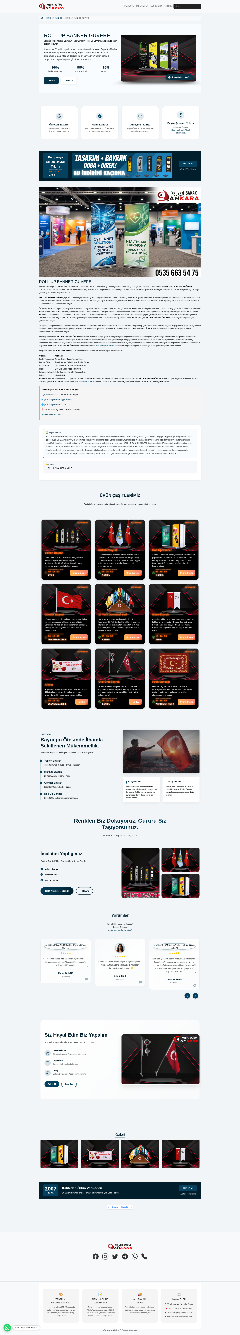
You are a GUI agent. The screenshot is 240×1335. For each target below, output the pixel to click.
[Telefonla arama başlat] (144, 1256)
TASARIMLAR (142, 6)
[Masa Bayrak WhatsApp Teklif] (153, 637)
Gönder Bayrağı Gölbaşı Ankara (180, 1312)
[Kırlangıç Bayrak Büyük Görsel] (140, 1154)
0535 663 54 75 (51, 394)
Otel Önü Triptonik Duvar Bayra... (180, 1317)
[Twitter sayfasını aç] (115, 1256)
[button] (187, 996)
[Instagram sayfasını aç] (105, 1256)
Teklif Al (51, 80)
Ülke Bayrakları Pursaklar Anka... (180, 1304)
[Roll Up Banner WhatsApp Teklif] (153, 573)
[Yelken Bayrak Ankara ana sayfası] (120, 1246)
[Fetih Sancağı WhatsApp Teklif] (153, 702)
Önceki (115, 1207)
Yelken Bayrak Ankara (105, 345)
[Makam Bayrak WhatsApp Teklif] (99, 573)
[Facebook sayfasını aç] (96, 1256)
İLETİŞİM (168, 6)
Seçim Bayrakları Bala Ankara (180, 1308)
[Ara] (204, 6)
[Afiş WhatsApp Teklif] (46, 702)
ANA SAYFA (129, 6)
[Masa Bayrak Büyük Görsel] (59, 1154)
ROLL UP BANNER (54, 18)
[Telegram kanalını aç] (125, 1256)
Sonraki (124, 1207)
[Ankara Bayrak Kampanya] (123, 165)
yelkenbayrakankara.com (55, 404)
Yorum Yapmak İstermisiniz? (120, 930)
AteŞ (111, 1330)
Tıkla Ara (68, 80)
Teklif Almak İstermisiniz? (57, 891)
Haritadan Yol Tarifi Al (53, 414)
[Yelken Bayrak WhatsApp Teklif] (46, 573)
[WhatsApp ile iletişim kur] (135, 1256)
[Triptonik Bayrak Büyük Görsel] (181, 1154)
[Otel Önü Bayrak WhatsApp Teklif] (99, 702)
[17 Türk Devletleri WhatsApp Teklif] (99, 637)
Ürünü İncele (79, 573)
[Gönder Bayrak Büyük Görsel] (100, 1154)
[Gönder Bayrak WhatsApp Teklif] (46, 637)
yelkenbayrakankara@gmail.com (58, 399)
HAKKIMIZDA (156, 6)
